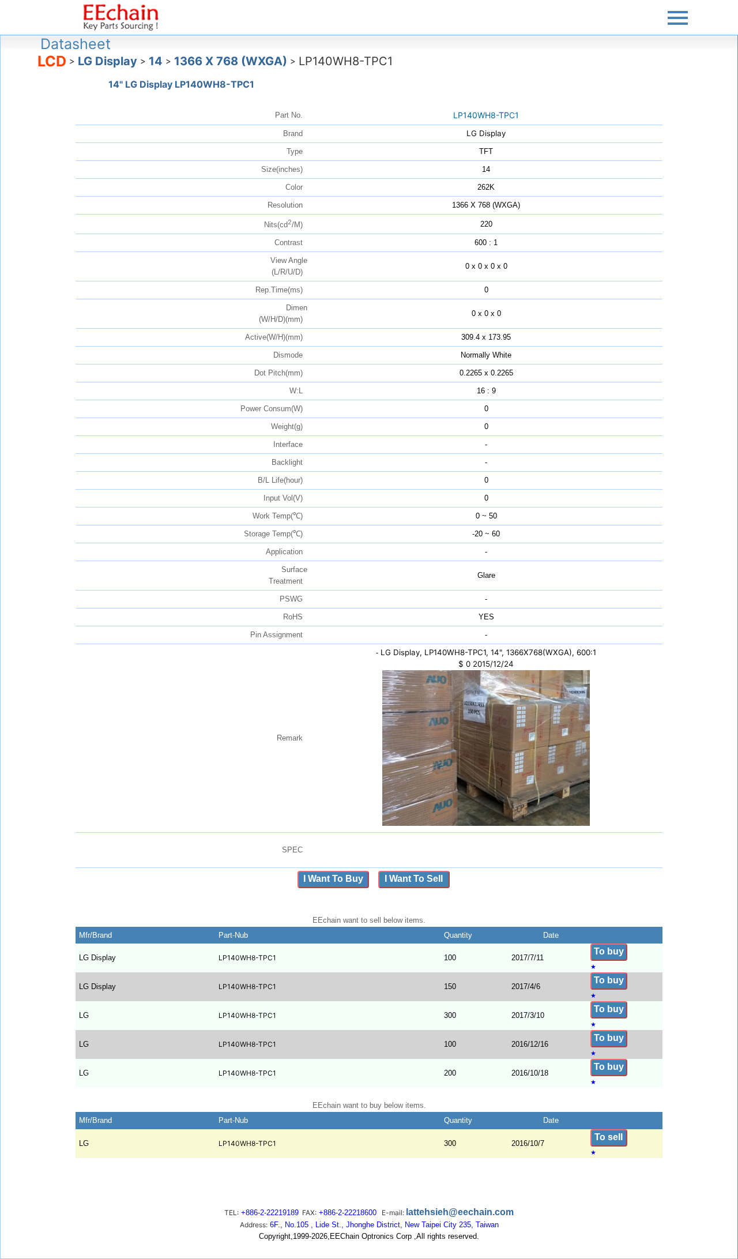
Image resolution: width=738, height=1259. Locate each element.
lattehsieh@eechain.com (460, 1212)
